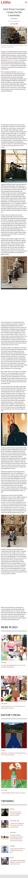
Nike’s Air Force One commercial (12, 60)
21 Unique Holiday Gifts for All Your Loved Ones (13, 793)
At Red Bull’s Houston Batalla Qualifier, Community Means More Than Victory (17, 862)
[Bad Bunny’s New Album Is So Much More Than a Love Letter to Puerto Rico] (14, 735)
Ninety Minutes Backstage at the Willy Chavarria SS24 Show (17, 850)
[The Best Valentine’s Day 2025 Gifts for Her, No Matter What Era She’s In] (14, 689)
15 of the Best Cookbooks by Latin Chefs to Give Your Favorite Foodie (17, 825)
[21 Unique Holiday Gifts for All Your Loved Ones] (14, 775)
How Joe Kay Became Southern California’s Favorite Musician (15, 813)
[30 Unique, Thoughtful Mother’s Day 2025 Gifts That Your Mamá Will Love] (14, 647)
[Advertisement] (14, 107)
